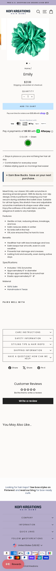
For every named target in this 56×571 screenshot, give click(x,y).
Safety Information (28, 338)
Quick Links (27, 531)
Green (28, 143)
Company (27, 517)
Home (27, 68)
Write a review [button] (28, 401)
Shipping (17, 85)
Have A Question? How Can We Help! (28, 357)
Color (28, 137)
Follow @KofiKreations (27, 538)
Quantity (28, 91)
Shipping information (28, 350)
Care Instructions (28, 332)
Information (27, 524)
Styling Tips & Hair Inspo (28, 344)
